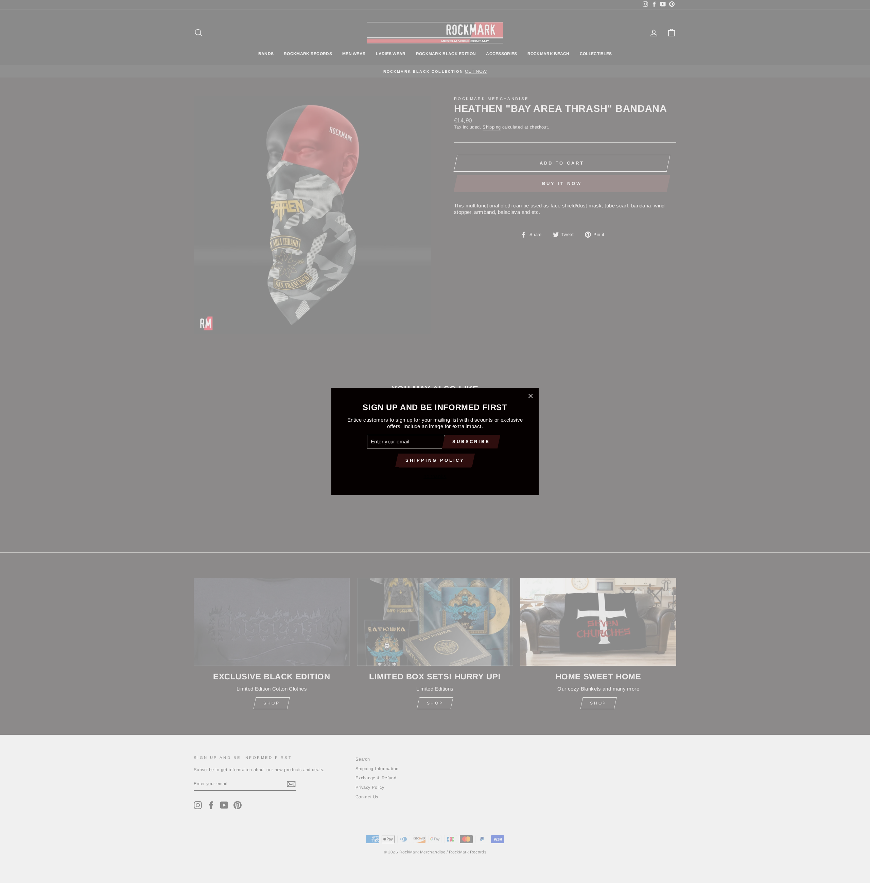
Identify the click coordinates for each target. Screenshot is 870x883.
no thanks (434, 476)
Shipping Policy (435, 460)
